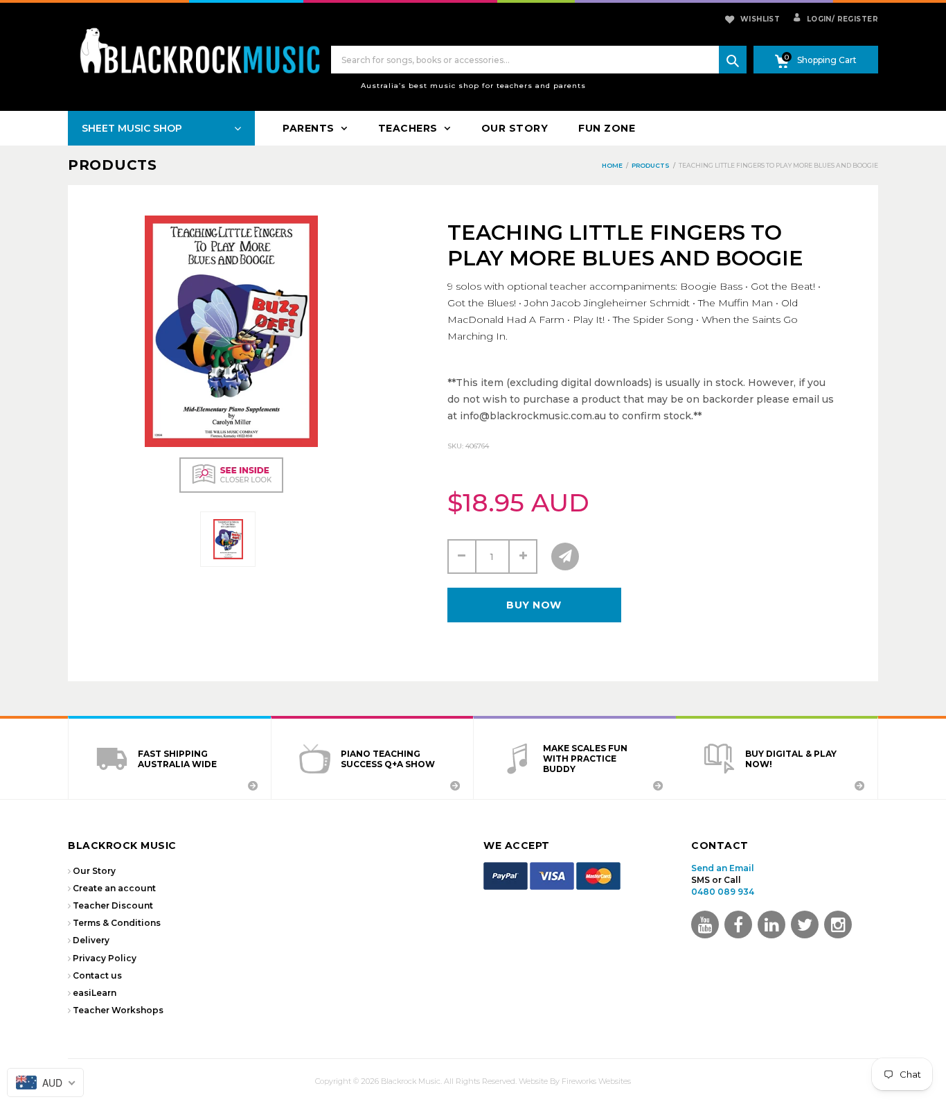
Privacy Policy (104, 958)
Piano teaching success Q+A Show (388, 758)
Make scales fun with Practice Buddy (585, 758)
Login (818, 19)
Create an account (114, 888)
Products (112, 165)
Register (855, 19)
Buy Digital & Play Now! (791, 758)
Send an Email (722, 868)
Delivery (91, 940)
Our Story (94, 871)
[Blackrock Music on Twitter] (771, 924)
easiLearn (94, 993)
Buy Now (534, 605)
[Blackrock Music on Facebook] (738, 924)
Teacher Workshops (118, 1010)
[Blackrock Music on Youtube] (705, 924)
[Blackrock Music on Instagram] (838, 924)
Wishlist (760, 19)
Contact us (97, 975)
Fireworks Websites (596, 1081)
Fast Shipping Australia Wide (177, 758)
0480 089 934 (722, 891)
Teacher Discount (113, 905)
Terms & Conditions (117, 923)
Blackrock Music (410, 1081)
